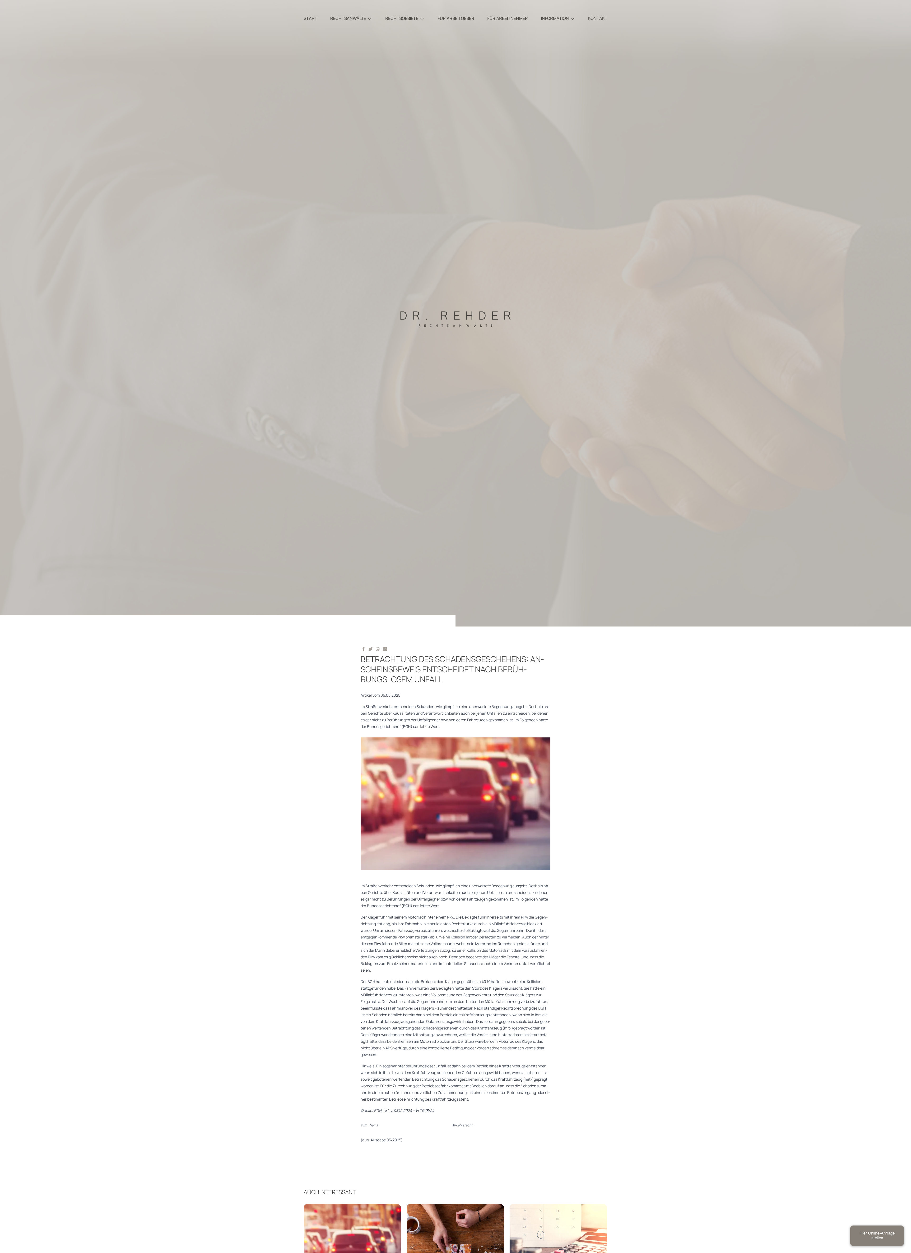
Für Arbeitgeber (456, 18)
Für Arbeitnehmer (507, 18)
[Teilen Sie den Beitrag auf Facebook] (363, 649)
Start (310, 18)
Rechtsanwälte (348, 18)
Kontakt (597, 18)
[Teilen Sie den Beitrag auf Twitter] (370, 649)
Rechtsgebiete (401, 18)
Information (555, 18)
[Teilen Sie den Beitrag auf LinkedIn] (385, 649)
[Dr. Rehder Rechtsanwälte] (455, 313)
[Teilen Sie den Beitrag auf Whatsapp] (378, 649)
